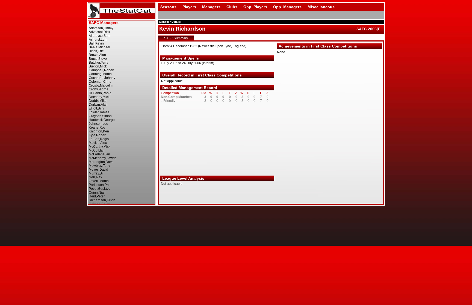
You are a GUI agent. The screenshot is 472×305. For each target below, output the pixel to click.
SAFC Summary (176, 38)
